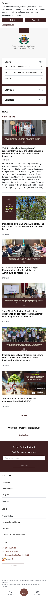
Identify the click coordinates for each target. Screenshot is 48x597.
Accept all (35, 20)
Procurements (8, 489)
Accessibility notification (11, 522)
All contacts (13, 566)
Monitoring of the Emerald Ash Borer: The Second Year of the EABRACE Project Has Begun (23, 227)
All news (24, 415)
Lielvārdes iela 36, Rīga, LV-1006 (16, 555)
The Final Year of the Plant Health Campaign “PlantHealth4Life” (19, 400)
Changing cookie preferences (14, 534)
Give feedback (24, 435)
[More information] (12, 559)
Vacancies (6, 482)
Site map (6, 528)
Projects (6, 495)
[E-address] (6, 559)
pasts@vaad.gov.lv (11, 551)
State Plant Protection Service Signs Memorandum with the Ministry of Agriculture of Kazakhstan (20, 270)
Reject (12, 20)
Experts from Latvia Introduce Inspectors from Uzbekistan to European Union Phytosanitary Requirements (22, 358)
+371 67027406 (10, 548)
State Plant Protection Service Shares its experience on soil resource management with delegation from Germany (22, 314)
